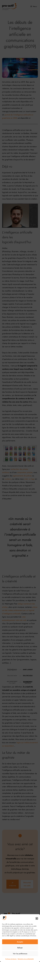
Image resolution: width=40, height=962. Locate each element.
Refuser (20, 948)
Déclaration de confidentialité (26, 959)
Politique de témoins (11, 959)
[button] (37, 918)
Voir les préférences (20, 953)
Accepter (20, 942)
